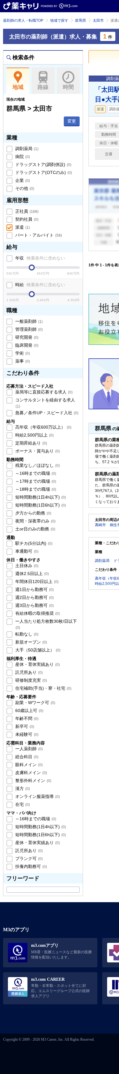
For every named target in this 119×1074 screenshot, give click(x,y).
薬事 (22, 361)
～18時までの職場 (35, 489)
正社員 (26, 211)
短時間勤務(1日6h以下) (40, 505)
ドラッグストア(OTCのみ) (43, 172)
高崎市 (100, 525)
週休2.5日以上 (31, 573)
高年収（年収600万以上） (42, 427)
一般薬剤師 (28, 321)
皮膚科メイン (30, 772)
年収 (39, 258)
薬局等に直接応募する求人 (43, 391)
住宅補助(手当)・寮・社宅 (42, 688)
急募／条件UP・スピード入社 (46, 412)
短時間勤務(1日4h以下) (40, 497)
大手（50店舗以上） (37, 650)
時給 (39, 284)
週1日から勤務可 (34, 589)
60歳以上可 (28, 710)
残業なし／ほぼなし (37, 465)
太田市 (98, 20)
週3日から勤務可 (34, 605)
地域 (18, 87)
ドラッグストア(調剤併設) (42, 164)
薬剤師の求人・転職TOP (23, 20)
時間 (68, 87)
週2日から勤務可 (34, 597)
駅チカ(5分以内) (33, 543)
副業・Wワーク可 (34, 702)
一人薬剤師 (28, 748)
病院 (22, 156)
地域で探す (59, 20)
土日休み (26, 565)
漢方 (22, 788)
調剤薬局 (26, 148)
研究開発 (26, 337)
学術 (22, 353)
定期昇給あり (30, 443)
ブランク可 (28, 858)
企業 (22, 180)
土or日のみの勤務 (34, 528)
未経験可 (26, 734)
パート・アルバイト (38, 235)
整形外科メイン (32, 780)
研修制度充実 (30, 680)
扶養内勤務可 (30, 866)
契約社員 (26, 219)
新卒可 (24, 726)
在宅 (22, 804)
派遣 (22, 227)
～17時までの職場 (35, 481)
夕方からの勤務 (32, 513)
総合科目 (26, 756)
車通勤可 (26, 551)
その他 (24, 188)
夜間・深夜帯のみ (35, 521)
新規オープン (30, 642)
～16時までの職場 (35, 473)
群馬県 (80, 20)
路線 (43, 87)
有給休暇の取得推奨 (37, 613)
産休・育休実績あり (37, 664)
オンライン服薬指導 (37, 796)
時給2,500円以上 (34, 435)
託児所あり (28, 672)
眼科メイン (28, 764)
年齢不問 (26, 718)
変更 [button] (71, 121)
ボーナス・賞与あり (37, 450)
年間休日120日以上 (36, 581)
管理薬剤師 (28, 329)
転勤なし (26, 634)
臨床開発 (26, 345)
